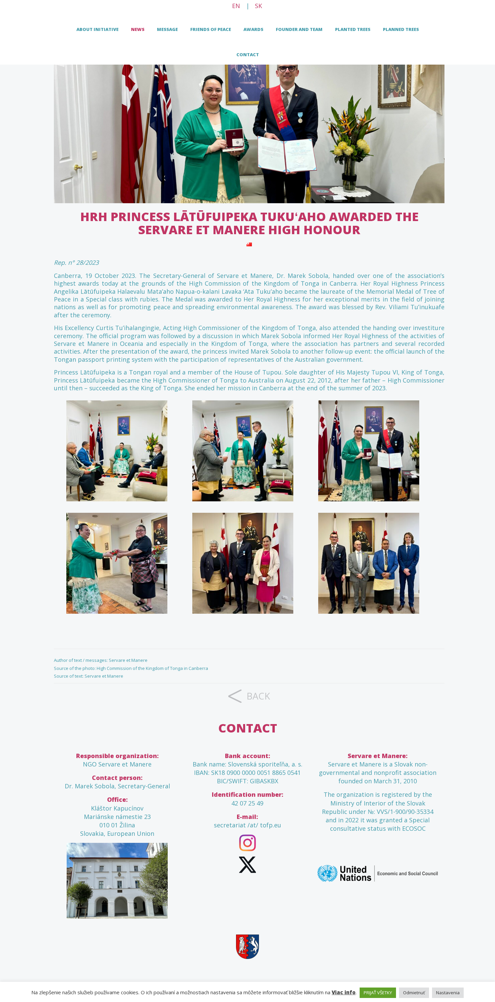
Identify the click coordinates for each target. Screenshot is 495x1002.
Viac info (344, 992)
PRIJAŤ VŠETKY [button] (378, 993)
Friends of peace (210, 29)
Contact (247, 54)
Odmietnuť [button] (414, 993)
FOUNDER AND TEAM (299, 29)
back (258, 696)
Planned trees (401, 29)
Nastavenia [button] (448, 993)
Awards (253, 29)
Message (167, 29)
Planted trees (352, 29)
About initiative (97, 29)
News (137, 29)
